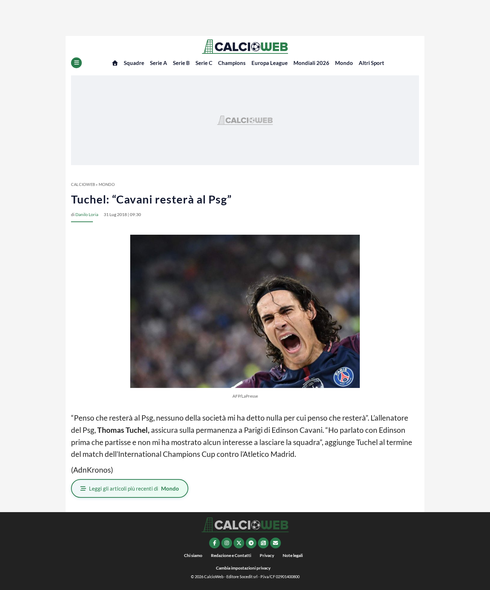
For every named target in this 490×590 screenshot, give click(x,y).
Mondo (344, 63)
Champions (232, 63)
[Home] (115, 63)
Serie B (181, 63)
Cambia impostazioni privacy (243, 568)
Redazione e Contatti (231, 555)
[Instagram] (226, 543)
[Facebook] (214, 543)
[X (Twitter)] (239, 543)
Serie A (158, 63)
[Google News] (263, 543)
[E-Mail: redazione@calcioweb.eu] (275, 543)
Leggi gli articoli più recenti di (134, 488)
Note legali (293, 555)
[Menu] (76, 62)
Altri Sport (371, 63)
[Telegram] (251, 543)
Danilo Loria (86, 214)
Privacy (267, 555)
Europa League (269, 63)
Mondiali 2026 (311, 63)
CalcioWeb (83, 184)
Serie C (203, 63)
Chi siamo (193, 555)
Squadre (134, 63)
